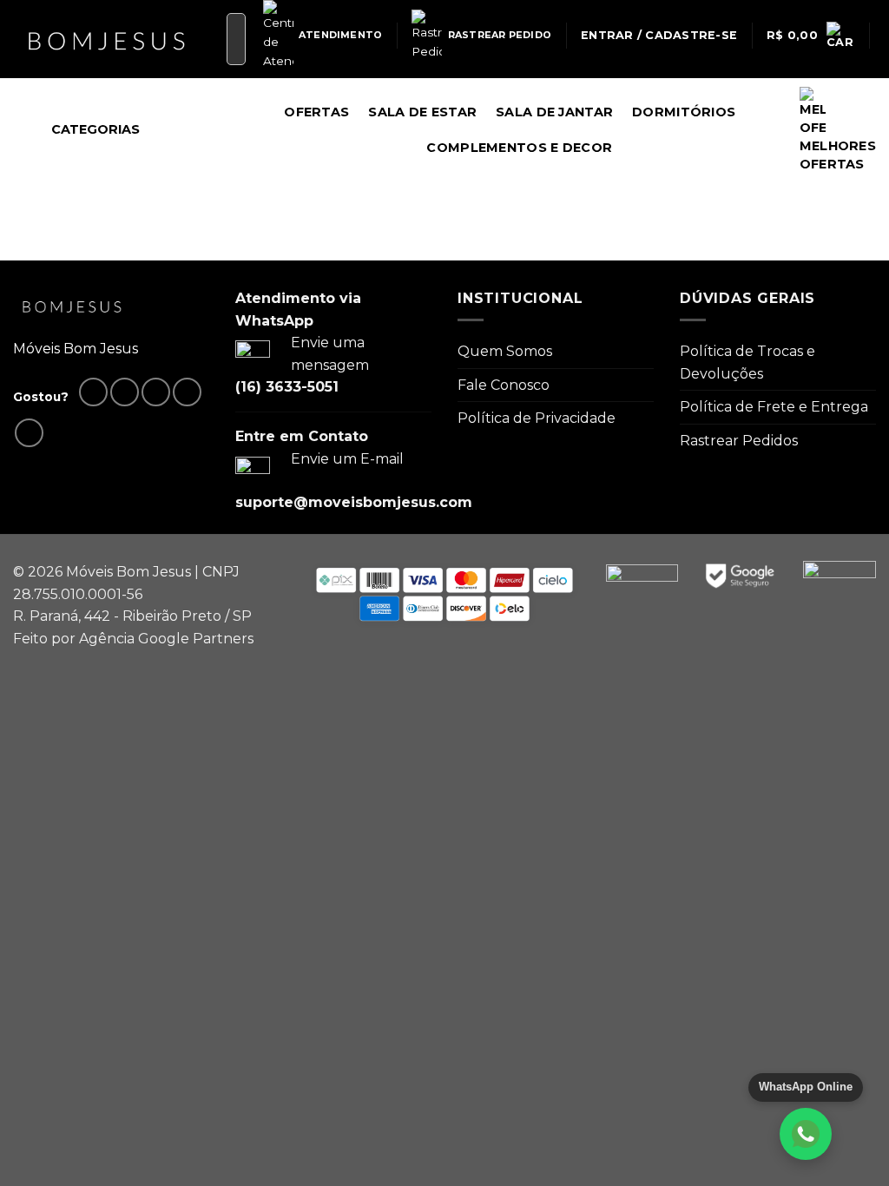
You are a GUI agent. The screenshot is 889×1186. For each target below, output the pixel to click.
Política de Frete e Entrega (774, 407)
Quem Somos (505, 351)
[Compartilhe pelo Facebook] (93, 392)
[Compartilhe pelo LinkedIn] (29, 432)
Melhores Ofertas (838, 155)
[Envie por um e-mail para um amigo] (156, 392)
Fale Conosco (504, 385)
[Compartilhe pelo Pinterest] (187, 392)
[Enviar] (228, 39)
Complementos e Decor (519, 147)
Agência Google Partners (166, 638)
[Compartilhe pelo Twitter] (124, 392)
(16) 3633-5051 (287, 387)
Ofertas (316, 112)
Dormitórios (683, 112)
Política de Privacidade (537, 418)
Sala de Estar (422, 112)
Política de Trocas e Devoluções (747, 362)
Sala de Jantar (554, 112)
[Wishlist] (869, 89)
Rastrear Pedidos (739, 440)
